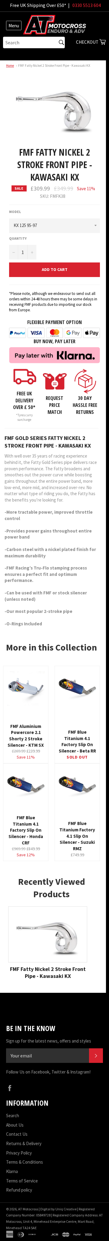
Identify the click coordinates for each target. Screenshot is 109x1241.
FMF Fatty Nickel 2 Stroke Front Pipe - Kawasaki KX (54, 65)
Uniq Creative (66, 1209)
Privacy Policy (19, 1153)
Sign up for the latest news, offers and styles (48, 1041)
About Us (15, 1125)
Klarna (12, 1171)
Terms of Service (22, 1181)
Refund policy (19, 1190)
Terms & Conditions (24, 1162)
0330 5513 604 (86, 5)
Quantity (18, 238)
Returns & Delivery (23, 1143)
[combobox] (34, 42)
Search (12, 1115)
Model (15, 211)
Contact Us (17, 1134)
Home (10, 65)
